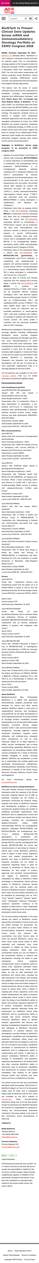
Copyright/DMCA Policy (13, 1260)
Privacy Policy (29, 1260)
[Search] (25, 18)
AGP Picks (5, 3)
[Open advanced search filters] (30, 18)
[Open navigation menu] (4, 19)
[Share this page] (36, 19)
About (10, 1251)
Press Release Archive (22, 1251)
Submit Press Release (11, 1255)
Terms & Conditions (29, 1255)
